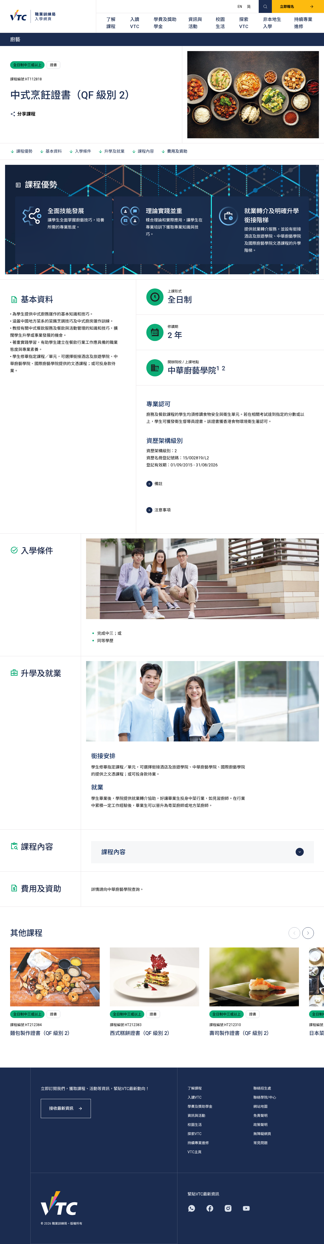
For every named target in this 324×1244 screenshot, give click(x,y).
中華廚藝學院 (119, 889)
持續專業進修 (303, 23)
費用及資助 (177, 151)
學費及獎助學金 (165, 23)
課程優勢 (24, 151)
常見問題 (260, 1143)
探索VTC (243, 23)
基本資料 (54, 151)
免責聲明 (260, 1116)
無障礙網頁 (262, 1134)
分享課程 (26, 114)
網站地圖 (260, 1106)
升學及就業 (114, 151)
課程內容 (146, 151)
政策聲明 (260, 1125)
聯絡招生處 (262, 1088)
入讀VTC (134, 23)
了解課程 (110, 23)
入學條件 (83, 151)
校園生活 (220, 23)
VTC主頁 (194, 1152)
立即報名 (287, 7)
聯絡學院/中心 (264, 1097)
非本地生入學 (272, 23)
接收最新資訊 (61, 1108)
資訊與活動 (195, 23)
